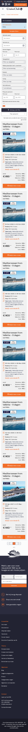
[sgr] (6, 4)
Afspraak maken (5, 631)
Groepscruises (5, 649)
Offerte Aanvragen (20, 4)
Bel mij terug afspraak (14, 594)
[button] (14, 585)
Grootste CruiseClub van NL (9, 640)
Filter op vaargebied (9, 62)
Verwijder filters (14, 31)
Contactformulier (6, 707)
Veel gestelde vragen (13, 604)
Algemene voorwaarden (8, 683)
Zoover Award (5, 637)
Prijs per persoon (8, 92)
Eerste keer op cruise (7, 661)
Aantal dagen (7, 49)
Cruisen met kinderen (7, 652)
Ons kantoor (5, 628)
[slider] (4, 105)
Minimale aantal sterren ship (11, 101)
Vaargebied (6, 59)
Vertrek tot (6, 42)
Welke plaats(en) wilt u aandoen (12, 65)
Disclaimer (4, 686)
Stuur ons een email (13, 599)
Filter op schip (7, 81)
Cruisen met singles (6, 655)
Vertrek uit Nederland (7, 658)
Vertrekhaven (7, 85)
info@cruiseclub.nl (21, 1)
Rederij (5, 72)
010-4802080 (8, 1)
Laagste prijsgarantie (7, 673)
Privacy (3, 676)
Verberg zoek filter (15, 110)
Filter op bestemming (9, 68)
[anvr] (2, 4)
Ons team (4, 624)
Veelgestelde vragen (7, 680)
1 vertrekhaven (7, 88)
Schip (4, 79)
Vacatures (4, 634)
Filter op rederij (7, 75)
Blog (2, 670)
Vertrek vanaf (7, 35)
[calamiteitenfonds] (9, 4)
